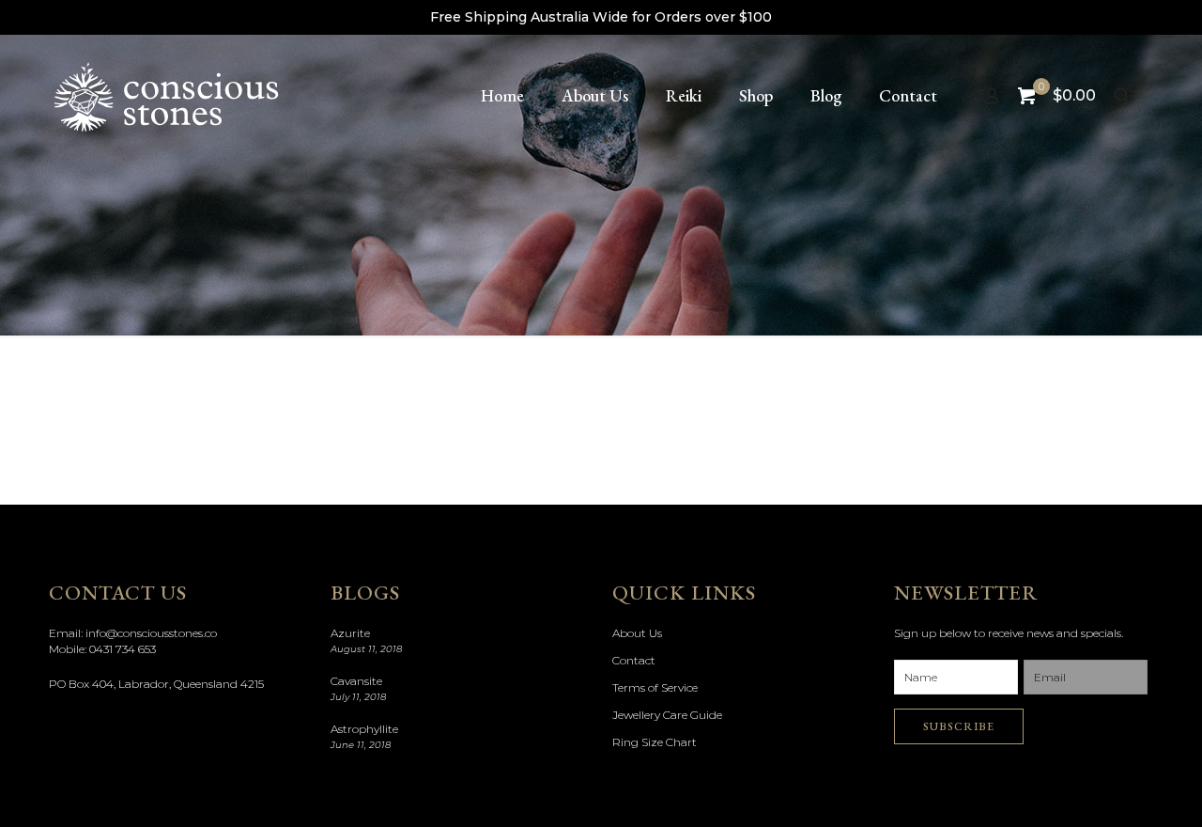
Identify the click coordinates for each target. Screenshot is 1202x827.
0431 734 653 (122, 649)
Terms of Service (655, 687)
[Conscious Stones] (166, 96)
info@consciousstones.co (151, 633)
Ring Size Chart (654, 742)
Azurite (350, 633)
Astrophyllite (364, 729)
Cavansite (356, 681)
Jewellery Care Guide (667, 715)
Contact (633, 660)
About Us (637, 633)
